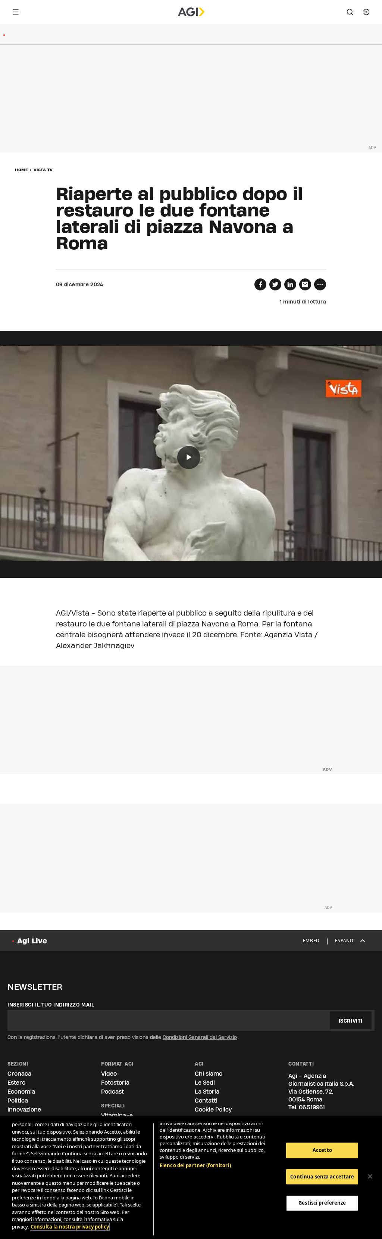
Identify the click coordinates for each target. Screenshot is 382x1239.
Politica (17, 1100)
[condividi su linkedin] (290, 284)
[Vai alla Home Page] (191, 11)
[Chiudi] (370, 1176)
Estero (16, 1082)
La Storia (207, 1091)
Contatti (206, 1100)
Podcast (112, 1091)
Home (21, 169)
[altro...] (320, 284)
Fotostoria (115, 1082)
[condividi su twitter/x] (275, 284)
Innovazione (24, 1109)
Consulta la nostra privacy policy (70, 1226)
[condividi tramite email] (305, 284)
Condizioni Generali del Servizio (200, 1037)
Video (109, 1073)
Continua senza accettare (322, 1176)
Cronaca (19, 1073)
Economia (21, 1091)
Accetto (322, 1150)
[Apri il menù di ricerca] (350, 12)
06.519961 (312, 1107)
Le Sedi (205, 1082)
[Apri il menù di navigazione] (15, 12)
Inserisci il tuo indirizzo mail (50, 1004)
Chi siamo (208, 1073)
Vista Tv (43, 169)
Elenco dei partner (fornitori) (195, 1165)
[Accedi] (366, 12)
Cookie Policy (213, 1109)
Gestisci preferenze (322, 1202)
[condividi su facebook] (260, 284)
